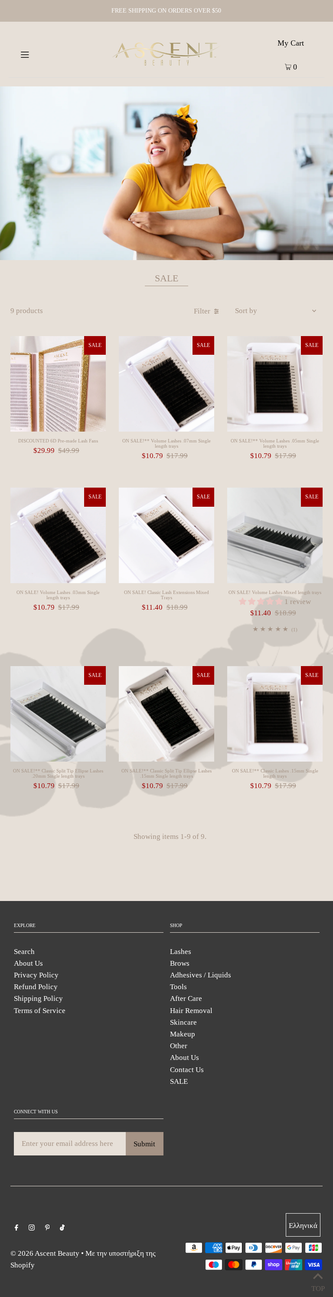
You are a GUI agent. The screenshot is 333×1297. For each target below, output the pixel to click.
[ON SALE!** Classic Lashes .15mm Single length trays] (275, 714)
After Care (186, 998)
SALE (179, 1081)
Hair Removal (191, 1011)
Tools (178, 987)
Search (24, 951)
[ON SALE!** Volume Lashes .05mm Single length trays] (275, 384)
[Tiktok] (62, 1228)
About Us (28, 963)
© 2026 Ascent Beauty (44, 1253)
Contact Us (187, 1070)
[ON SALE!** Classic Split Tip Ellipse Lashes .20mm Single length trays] (58, 714)
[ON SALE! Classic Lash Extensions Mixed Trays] (166, 535)
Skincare (183, 1022)
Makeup (182, 1034)
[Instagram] (32, 1228)
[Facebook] (16, 1228)
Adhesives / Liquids (200, 975)
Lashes (180, 951)
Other (178, 1046)
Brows (179, 963)
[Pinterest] (47, 1228)
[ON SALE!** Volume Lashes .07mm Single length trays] (166, 384)
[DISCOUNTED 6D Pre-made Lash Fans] (58, 384)
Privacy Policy (36, 975)
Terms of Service (39, 1011)
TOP (317, 1286)
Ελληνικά (303, 1225)
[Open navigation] (40, 54)
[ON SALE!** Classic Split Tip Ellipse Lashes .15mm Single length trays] (166, 714)
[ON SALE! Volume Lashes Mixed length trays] (275, 535)
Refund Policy (36, 987)
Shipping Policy (38, 998)
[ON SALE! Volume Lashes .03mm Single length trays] (58, 535)
